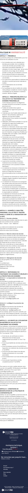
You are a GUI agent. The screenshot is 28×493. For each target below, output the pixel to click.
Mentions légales (8, 487)
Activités (5, 469)
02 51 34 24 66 (14, 440)
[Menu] (26, 2)
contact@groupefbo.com (12, 298)
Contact (5, 476)
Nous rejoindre (7, 472)
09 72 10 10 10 (10, 266)
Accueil (5, 465)
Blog (4, 474)
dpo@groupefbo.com (15, 310)
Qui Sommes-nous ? (8, 467)
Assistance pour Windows (10, 451)
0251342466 (12, 297)
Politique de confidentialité (17, 487)
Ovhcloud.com (4, 268)
